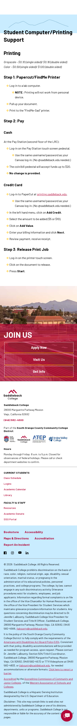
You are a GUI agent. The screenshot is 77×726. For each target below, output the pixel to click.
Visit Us (39, 360)
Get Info (39, 371)
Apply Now (39, 347)
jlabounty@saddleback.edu (32, 628)
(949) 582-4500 (14, 420)
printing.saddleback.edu (52, 194)
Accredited (10, 678)
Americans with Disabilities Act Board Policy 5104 (31, 642)
